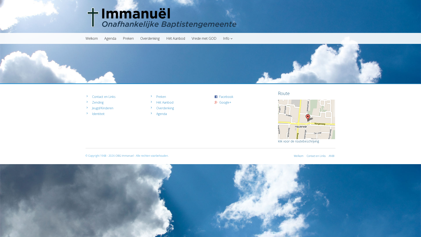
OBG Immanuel (124, 156)
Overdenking (150, 38)
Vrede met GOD (204, 38)
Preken (128, 38)
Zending (97, 102)
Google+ (225, 102)
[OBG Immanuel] (210, 7)
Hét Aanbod (175, 38)
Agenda (110, 38)
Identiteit (98, 114)
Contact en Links (104, 97)
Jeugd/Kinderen (102, 108)
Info (226, 38)
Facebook (226, 97)
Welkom (92, 38)
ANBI (331, 156)
